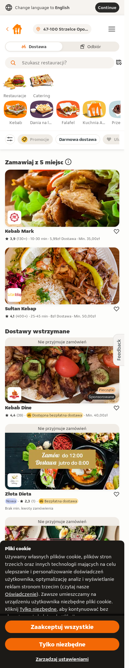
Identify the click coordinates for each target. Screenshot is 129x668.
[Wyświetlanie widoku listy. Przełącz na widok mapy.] (118, 62)
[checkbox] (16, 113)
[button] (14, 29)
